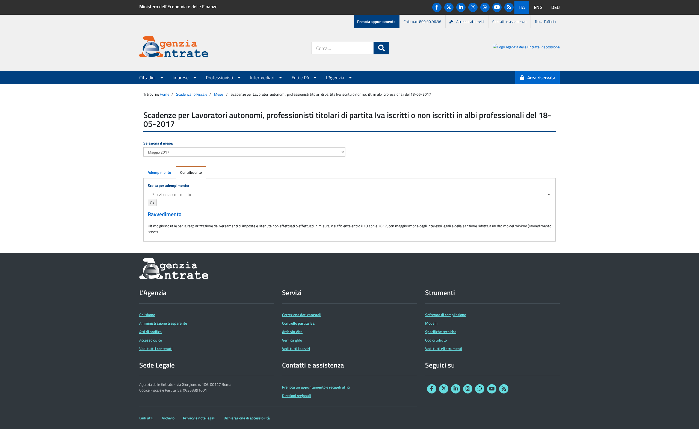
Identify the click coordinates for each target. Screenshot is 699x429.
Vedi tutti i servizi (296, 348)
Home (164, 94)
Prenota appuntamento (376, 21)
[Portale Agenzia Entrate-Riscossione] (526, 48)
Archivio (168, 418)
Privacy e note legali (199, 418)
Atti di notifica (150, 331)
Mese (218, 94)
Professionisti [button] (220, 77)
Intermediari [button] (263, 77)
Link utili (146, 418)
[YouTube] (497, 7)
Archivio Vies (292, 331)
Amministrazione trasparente (163, 323)
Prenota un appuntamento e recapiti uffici (316, 387)
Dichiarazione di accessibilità (247, 418)
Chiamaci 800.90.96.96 (422, 21)
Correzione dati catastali (301, 315)
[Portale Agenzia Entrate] (173, 48)
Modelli (431, 323)
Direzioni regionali (296, 395)
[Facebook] (437, 7)
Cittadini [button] (148, 77)
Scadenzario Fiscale (191, 94)
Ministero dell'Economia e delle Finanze (178, 6)
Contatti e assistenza (509, 21)
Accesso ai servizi (470, 21)
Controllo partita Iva (298, 323)
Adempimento (159, 172)
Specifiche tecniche (440, 331)
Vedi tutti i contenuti (155, 348)
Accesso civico (150, 340)
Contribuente (191, 172)
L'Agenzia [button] (335, 77)
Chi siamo (147, 315)
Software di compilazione (445, 315)
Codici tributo (436, 340)
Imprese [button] (181, 77)
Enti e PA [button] (301, 77)
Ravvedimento (165, 214)
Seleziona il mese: (158, 143)
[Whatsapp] (485, 7)
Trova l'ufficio (545, 21)
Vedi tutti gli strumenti (443, 348)
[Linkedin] (461, 7)
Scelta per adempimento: (168, 185)
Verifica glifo (292, 340)
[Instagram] (473, 7)
